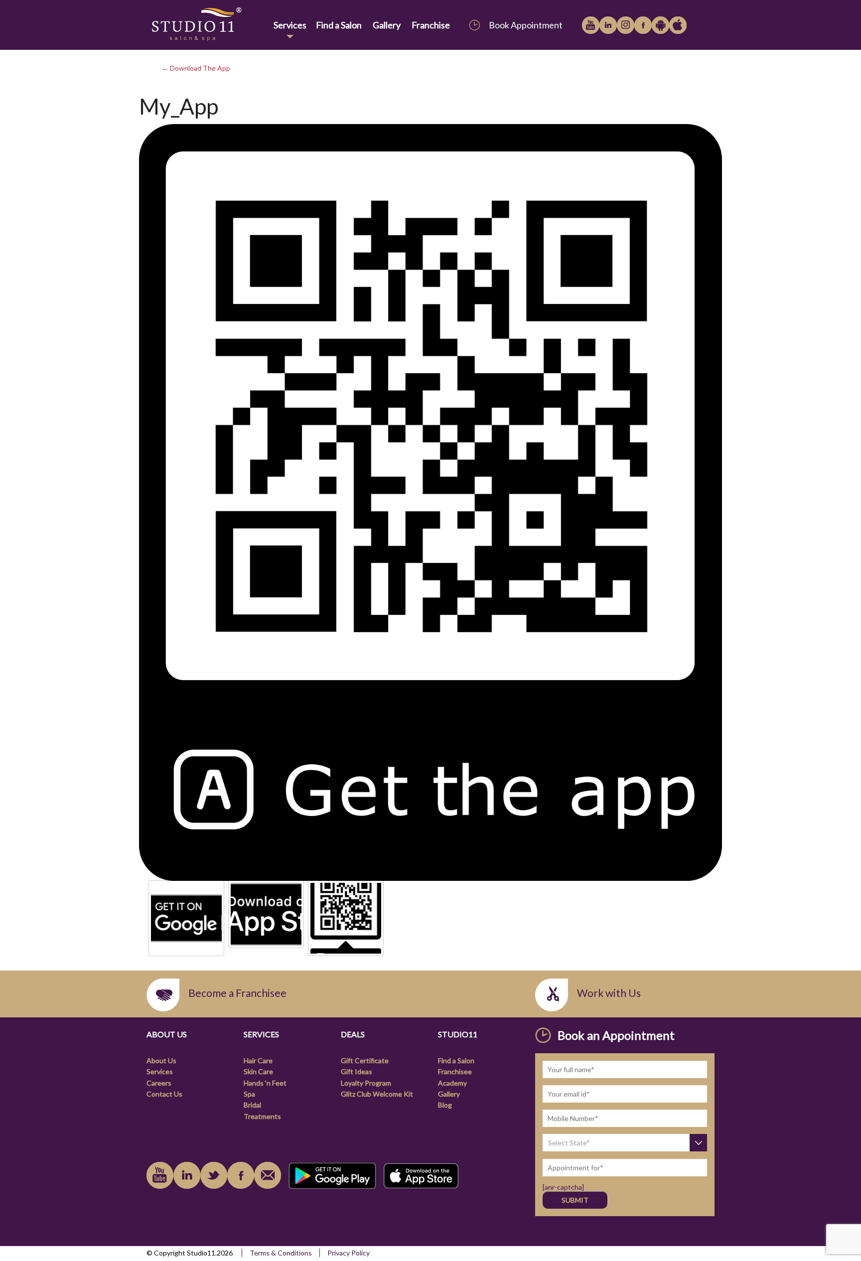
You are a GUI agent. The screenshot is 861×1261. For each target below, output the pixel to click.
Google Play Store (660, 25)
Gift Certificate (365, 1060)
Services (290, 24)
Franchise (431, 24)
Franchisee (455, 1071)
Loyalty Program (366, 1083)
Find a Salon (339, 24)
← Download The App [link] (195, 68)
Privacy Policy (348, 1253)
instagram (625, 25)
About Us (161, 1060)
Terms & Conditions (281, 1253)
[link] (208, 24)
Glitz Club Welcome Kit (377, 1094)
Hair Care (258, 1060)
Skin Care (258, 1071)
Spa (249, 1094)
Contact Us (164, 1094)
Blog (445, 1105)
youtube (590, 25)
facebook (643, 25)
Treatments (262, 1116)
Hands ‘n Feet (265, 1083)
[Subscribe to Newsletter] (267, 1175)
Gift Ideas (356, 1071)
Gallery (387, 24)
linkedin (608, 25)
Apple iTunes (678, 25)
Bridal (252, 1105)
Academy (452, 1083)
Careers (158, 1083)
